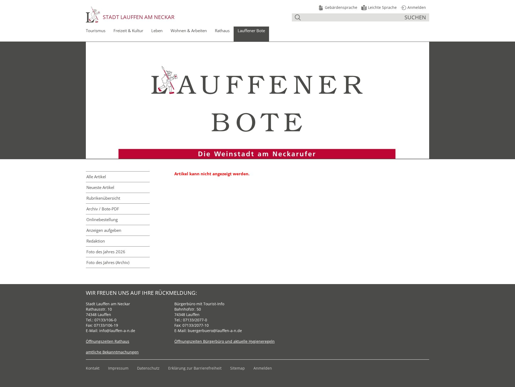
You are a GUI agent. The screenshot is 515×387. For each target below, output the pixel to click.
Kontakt (93, 368)
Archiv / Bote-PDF (102, 208)
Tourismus (95, 30)
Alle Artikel (96, 176)
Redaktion (95, 241)
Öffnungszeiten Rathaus (107, 341)
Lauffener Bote (251, 30)
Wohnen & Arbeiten (189, 30)
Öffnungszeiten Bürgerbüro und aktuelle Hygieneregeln (224, 341)
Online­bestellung (102, 219)
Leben (157, 30)
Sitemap (237, 368)
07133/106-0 (105, 319)
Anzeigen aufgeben (103, 230)
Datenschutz (148, 368)
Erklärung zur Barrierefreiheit (195, 368)
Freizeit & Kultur (128, 30)
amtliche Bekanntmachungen (112, 352)
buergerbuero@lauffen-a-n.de (215, 330)
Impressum (118, 368)
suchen (415, 17)
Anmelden (262, 368)
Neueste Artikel (100, 187)
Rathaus (222, 30)
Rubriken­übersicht (103, 198)
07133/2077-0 (195, 319)
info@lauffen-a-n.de (117, 330)
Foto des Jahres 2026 (105, 251)
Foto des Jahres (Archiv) (107, 262)
